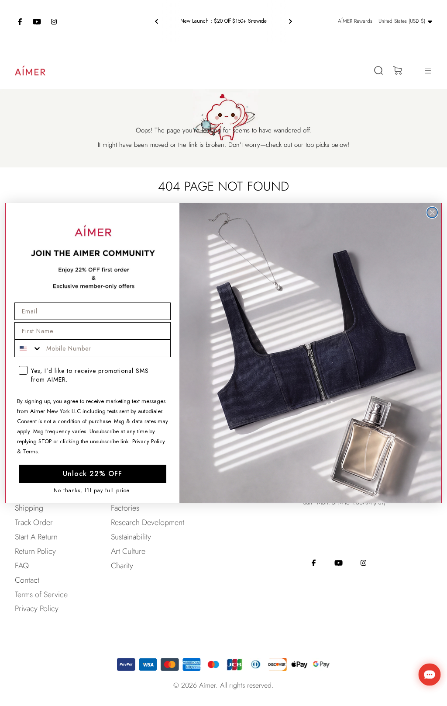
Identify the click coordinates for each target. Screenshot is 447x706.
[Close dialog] (432, 212)
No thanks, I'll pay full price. (92, 490)
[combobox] (28, 348)
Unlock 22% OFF (92, 474)
